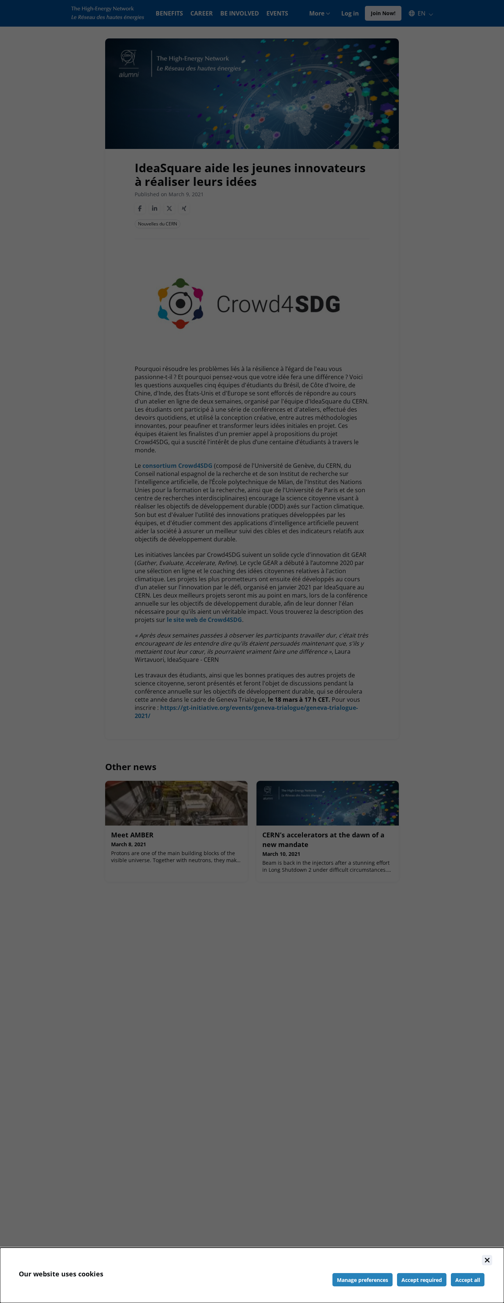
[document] (252, 1275)
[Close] (487, 1260)
